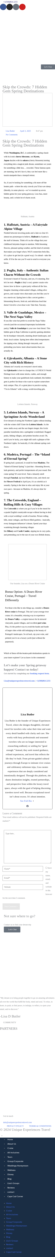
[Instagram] (9, 7)
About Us (11, 1144)
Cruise (10, 1148)
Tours (9, 1157)
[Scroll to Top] (27, 1136)
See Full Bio (26, 801)
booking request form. (40, 673)
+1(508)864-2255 (43, 681)
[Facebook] (27, 806)
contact (10, 1192)
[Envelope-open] (16, 7)
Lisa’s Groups (13, 1183)
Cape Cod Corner (15, 1196)
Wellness (11, 1170)
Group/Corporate (15, 1161)
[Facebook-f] (3, 7)
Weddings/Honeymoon (17, 1166)
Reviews (11, 1188)
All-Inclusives (13, 1153)
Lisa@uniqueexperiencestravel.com (19, 681)
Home (10, 1139)
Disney (10, 1174)
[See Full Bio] (33, 801)
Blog (9, 1179)
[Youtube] (22, 7)
